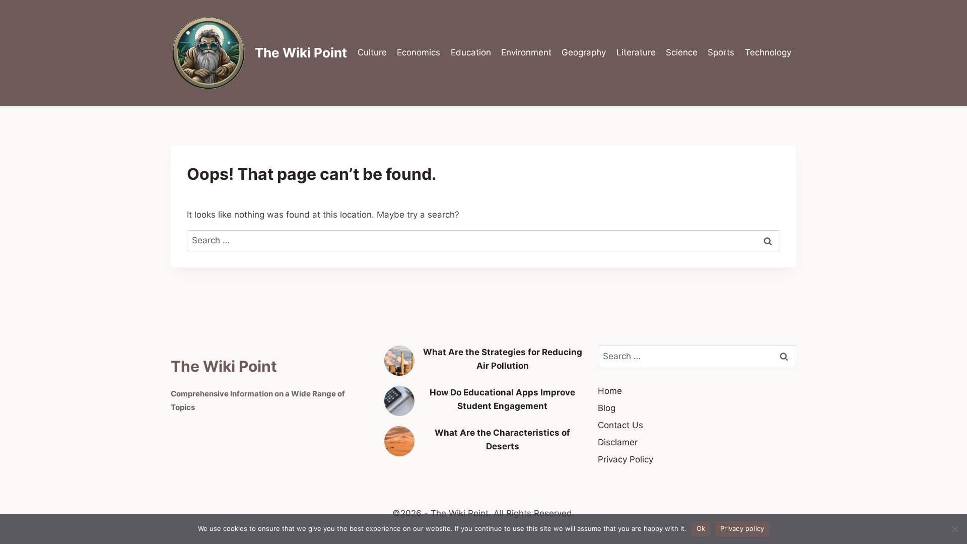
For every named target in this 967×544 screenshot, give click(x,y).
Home (610, 391)
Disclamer (618, 442)
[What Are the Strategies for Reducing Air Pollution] (399, 361)
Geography (584, 52)
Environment (526, 52)
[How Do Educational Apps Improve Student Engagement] (399, 401)
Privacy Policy (625, 459)
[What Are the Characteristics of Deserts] (399, 441)
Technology (768, 52)
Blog (606, 408)
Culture (372, 52)
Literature (636, 52)
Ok (701, 528)
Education (471, 52)
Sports (721, 52)
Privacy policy (742, 528)
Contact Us (620, 425)
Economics (418, 52)
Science (682, 52)
